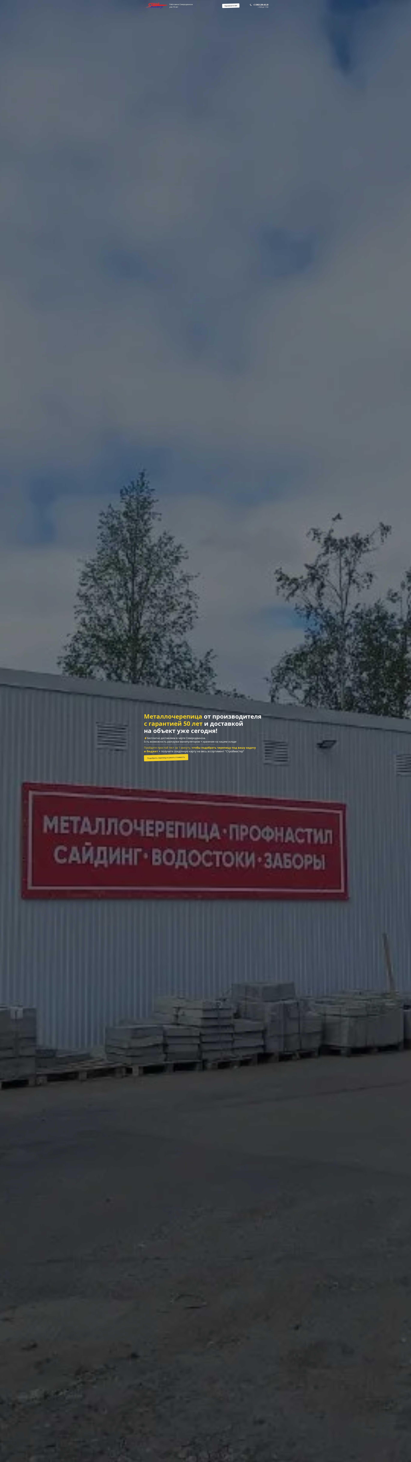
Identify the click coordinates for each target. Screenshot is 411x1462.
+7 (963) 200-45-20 (260, 4)
